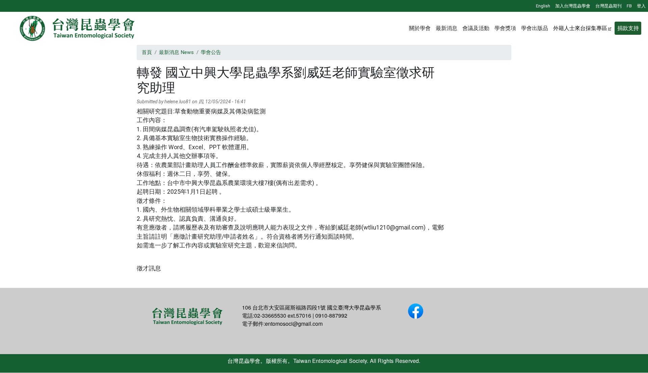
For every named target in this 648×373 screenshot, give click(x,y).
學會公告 (211, 52)
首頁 (147, 52)
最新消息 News (176, 52)
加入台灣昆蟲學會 (572, 5)
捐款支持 (628, 28)
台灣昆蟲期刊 (608, 5)
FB (629, 5)
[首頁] (77, 28)
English (543, 5)
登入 (641, 5)
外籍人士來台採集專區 (580, 28)
